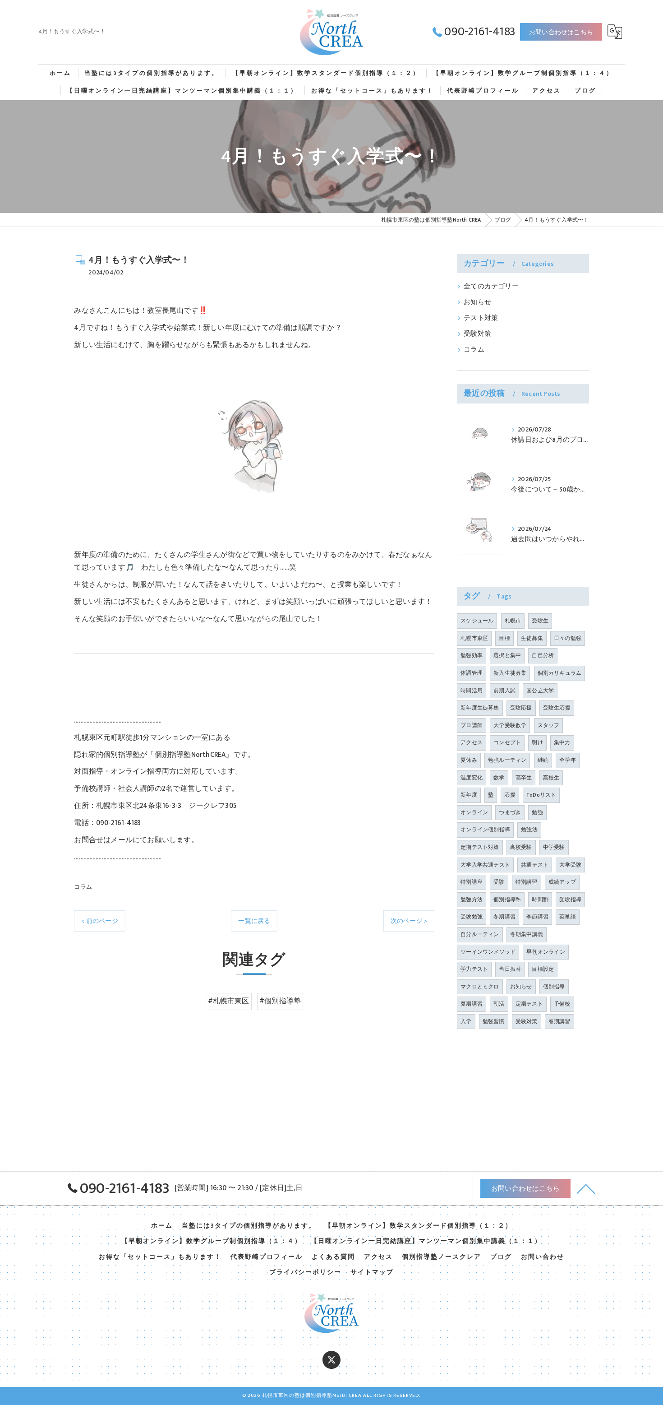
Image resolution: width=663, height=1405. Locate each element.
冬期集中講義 (526, 934)
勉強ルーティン (507, 760)
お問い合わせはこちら (561, 32)
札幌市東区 (474, 638)
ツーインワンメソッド (488, 951)
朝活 (498, 1003)
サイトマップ (372, 1272)
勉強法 (529, 829)
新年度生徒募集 (479, 707)
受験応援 (521, 707)
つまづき (510, 812)
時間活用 (471, 690)
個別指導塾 (507, 899)
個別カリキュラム (560, 672)
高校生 (551, 777)
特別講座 (471, 881)
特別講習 (527, 881)
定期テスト (529, 1003)
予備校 (562, 1003)
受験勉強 (471, 916)
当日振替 (510, 969)
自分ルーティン (479, 934)
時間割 (540, 899)
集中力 (562, 742)
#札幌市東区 (228, 1001)
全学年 (567, 760)
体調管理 (471, 672)
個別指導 (554, 986)
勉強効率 (471, 655)
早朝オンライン (545, 951)
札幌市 (513, 620)
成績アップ (562, 881)
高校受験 (521, 847)
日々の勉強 (567, 638)
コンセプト (507, 742)
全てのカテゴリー (491, 286)
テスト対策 (481, 318)
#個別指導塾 (280, 1001)
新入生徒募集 (509, 672)
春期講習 (559, 1021)
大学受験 (570, 864)
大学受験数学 (509, 725)
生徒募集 (532, 638)
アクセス (471, 742)
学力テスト (474, 969)
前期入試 (504, 690)
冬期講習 (504, 916)
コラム (83, 887)
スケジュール (476, 620)
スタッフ (549, 725)
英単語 (567, 916)
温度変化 (471, 777)
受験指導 (570, 899)
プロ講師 (471, 725)
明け (537, 742)
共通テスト (534, 864)
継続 (543, 760)
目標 (504, 638)
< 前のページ (99, 921)
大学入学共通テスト (485, 864)
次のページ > (409, 921)
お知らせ (477, 302)
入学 (465, 1021)
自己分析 (543, 655)
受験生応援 (557, 707)
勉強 (537, 812)
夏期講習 (471, 1003)
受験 (498, 881)
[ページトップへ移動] (586, 1188)
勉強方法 (471, 899)
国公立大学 (540, 690)
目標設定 (543, 969)
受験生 (540, 620)
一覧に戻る (254, 921)
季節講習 (537, 916)
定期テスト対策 (479, 847)
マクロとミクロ (479, 986)
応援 (509, 794)
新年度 (468, 794)
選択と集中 (507, 655)
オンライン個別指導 (485, 829)
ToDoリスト (541, 794)
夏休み (468, 760)
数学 (498, 777)
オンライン (474, 812)
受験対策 (477, 334)
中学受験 (554, 847)
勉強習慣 (494, 1021)
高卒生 (524, 777)
